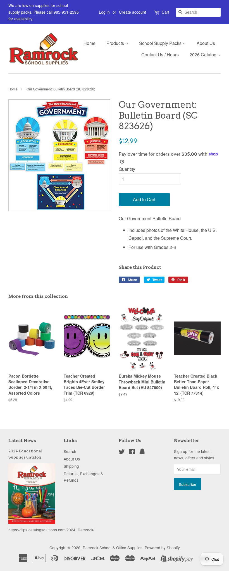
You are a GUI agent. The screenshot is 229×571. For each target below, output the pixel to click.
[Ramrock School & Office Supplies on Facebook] (132, 452)
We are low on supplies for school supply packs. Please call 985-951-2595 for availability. (43, 12)
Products (115, 43)
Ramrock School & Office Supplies (112, 547)
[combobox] (198, 12)
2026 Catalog (204, 54)
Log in (104, 12)
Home (90, 43)
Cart (165, 12)
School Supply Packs (161, 43)
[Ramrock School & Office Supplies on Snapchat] (142, 452)
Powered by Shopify (162, 547)
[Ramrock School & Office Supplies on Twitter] (122, 452)
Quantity (127, 169)
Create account (132, 12)
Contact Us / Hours (160, 54)
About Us (206, 43)
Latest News (22, 440)
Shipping (71, 466)
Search (70, 451)
